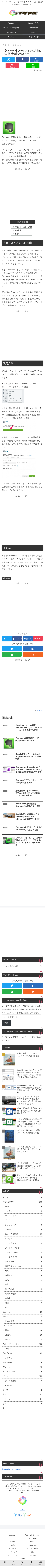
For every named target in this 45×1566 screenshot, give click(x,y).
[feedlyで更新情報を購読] (24, 1514)
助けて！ (22, 1390)
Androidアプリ (22, 1202)
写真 (23, 1271)
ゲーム (23, 1220)
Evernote (7, 578)
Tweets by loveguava (10, 1469)
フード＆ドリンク (23, 1248)
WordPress (22, 1353)
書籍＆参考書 (23, 1294)
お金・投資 (22, 1362)
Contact (33, 1555)
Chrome (23, 1335)
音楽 (23, 1307)
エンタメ (23, 1211)
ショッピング (23, 1225)
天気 (23, 1280)
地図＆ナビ (23, 1275)
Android (22, 1197)
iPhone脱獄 (23, 1321)
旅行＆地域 (23, 1289)
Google (23, 1349)
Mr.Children (22, 1326)
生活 (22, 1394)
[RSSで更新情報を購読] (33, 654)
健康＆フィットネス (23, 1266)
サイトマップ (12, 1555)
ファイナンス (23, 1243)
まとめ (17, 234)
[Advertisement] (22, 95)
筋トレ (22, 1404)
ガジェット (22, 1367)
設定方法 (18, 230)
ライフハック (22, 1385)
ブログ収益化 (23, 1381)
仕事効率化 (23, 1262)
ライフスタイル (23, 1257)
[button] (41, 966)
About (22, 1558)
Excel (23, 1340)
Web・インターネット (22, 1344)
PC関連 (22, 1330)
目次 (19, 222)
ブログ (22, 1376)
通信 (23, 1303)
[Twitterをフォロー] (12, 648)
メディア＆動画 (23, 1252)
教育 (23, 1284)
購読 (6, 1023)
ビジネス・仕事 (22, 1372)
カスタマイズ (23, 1216)
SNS (23, 1207)
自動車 (23, 1298)
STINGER (23, 1358)
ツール (23, 1229)
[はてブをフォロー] (33, 648)
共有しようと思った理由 (23, 227)
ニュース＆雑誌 (23, 1234)
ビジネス (23, 1239)
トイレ (23, 1399)
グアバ (22, 1510)
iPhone (22, 1317)
